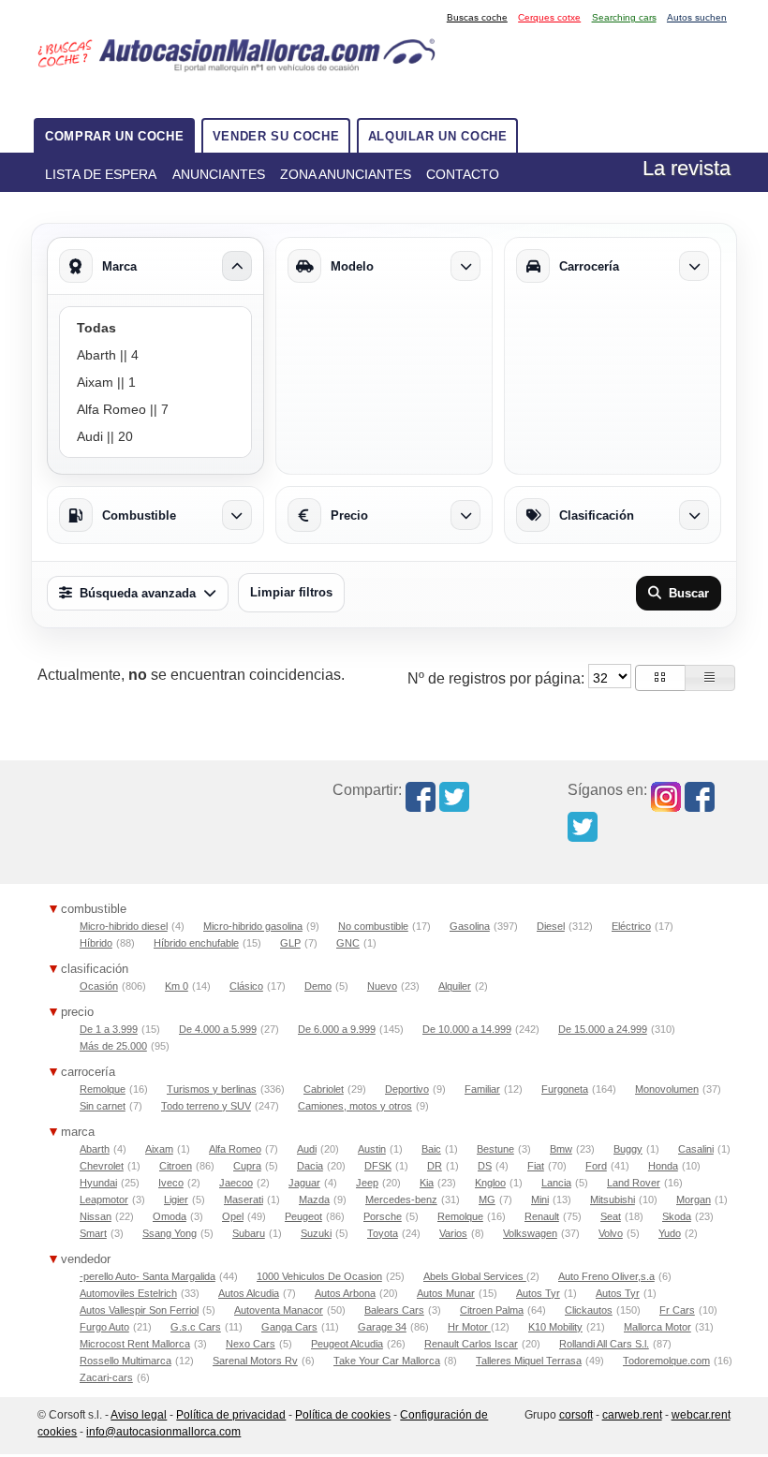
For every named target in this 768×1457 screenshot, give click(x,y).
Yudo (669, 1233)
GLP (290, 943)
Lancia (556, 1182)
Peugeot (303, 1216)
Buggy (627, 1149)
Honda (663, 1165)
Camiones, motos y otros (355, 1105)
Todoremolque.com (666, 1360)
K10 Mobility (555, 1326)
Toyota (382, 1233)
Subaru (248, 1233)
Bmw (561, 1149)
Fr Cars (677, 1310)
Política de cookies (343, 1414)
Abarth (95, 1149)
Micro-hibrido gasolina (253, 926)
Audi (307, 1149)
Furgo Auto (104, 1326)
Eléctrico (631, 926)
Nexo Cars (250, 1343)
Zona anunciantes (345, 174)
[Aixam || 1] (155, 382)
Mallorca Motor (657, 1326)
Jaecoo (236, 1182)
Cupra (247, 1165)
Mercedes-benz (401, 1199)
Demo (318, 986)
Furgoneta (564, 1089)
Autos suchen (697, 17)
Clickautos (589, 1310)
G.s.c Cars (195, 1326)
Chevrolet (102, 1165)
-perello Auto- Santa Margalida (147, 1276)
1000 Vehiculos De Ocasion (319, 1276)
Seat (610, 1216)
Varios (453, 1233)
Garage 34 (382, 1326)
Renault (541, 1216)
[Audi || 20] (155, 436)
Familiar (482, 1089)
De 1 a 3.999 (109, 1029)
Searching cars (624, 17)
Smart (93, 1233)
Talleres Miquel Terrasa (529, 1360)
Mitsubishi (612, 1199)
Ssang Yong (169, 1233)
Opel (233, 1216)
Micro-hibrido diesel (124, 926)
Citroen (175, 1165)
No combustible (373, 926)
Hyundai (98, 1182)
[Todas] (155, 328)
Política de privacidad (231, 1414)
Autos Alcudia (248, 1293)
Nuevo (382, 986)
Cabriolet (323, 1089)
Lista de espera (100, 174)
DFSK (377, 1165)
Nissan (95, 1216)
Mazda (314, 1199)
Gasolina (470, 926)
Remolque (103, 1089)
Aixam (159, 1149)
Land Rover (633, 1182)
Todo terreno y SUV (206, 1105)
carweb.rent (632, 1414)
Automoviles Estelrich (128, 1293)
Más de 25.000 (113, 1046)
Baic (431, 1149)
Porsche (382, 1216)
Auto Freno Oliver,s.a (606, 1276)
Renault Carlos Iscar (471, 1343)
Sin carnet (103, 1105)
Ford (596, 1165)
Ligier (176, 1199)
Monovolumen (667, 1089)
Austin (372, 1149)
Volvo (610, 1233)
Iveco (171, 1182)
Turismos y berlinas (212, 1089)
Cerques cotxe (549, 17)
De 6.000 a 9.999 (337, 1029)
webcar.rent (701, 1414)
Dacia (310, 1165)
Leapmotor (104, 1199)
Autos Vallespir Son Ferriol (139, 1310)
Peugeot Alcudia (347, 1343)
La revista (686, 168)
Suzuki (316, 1233)
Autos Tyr (538, 1293)
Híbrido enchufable (196, 943)
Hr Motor (469, 1326)
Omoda (169, 1216)
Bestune (495, 1149)
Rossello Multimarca (125, 1360)
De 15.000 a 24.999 (602, 1029)
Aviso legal (139, 1414)
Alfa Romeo (235, 1149)
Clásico (246, 986)
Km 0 (176, 986)
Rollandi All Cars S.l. (604, 1343)
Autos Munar (446, 1293)
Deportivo (407, 1089)
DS (485, 1165)
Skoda (676, 1216)
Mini (540, 1199)
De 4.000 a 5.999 (218, 1029)
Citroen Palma (492, 1310)
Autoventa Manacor (278, 1310)
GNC (348, 943)
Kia (427, 1182)
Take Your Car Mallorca (386, 1360)
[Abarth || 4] (155, 355)
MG (487, 1199)
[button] (660, 677)
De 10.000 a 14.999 (466, 1029)
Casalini (696, 1149)
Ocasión (99, 986)
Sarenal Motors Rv (255, 1360)
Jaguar (304, 1182)
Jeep (367, 1182)
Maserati (243, 1199)
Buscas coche (477, 17)
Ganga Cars (289, 1326)
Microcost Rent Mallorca (135, 1343)
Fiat (535, 1165)
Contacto (462, 174)
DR (434, 1165)
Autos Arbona (345, 1293)
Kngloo (490, 1182)
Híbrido (96, 943)
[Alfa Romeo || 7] (155, 409)
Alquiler (454, 986)
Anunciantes (218, 174)
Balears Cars (394, 1310)
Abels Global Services (474, 1276)
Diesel (551, 926)
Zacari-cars (106, 1377)
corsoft (576, 1414)
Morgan (693, 1199)
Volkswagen (530, 1233)
